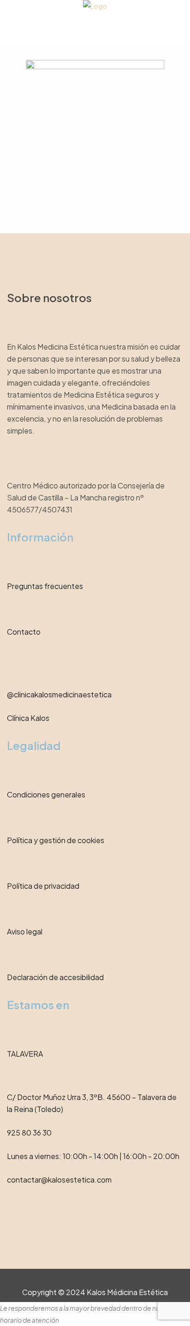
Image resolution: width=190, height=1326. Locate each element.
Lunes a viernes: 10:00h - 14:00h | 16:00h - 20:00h (93, 1156)
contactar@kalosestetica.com (59, 1179)
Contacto (24, 631)
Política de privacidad (43, 886)
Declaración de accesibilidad (55, 977)
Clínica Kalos (28, 718)
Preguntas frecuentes (45, 586)
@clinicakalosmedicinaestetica (59, 694)
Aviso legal (24, 931)
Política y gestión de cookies (55, 840)
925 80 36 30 (29, 1132)
